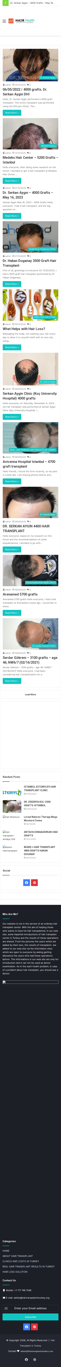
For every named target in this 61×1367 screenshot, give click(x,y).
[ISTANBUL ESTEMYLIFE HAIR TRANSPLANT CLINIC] (12, 791)
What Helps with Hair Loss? (24, 329)
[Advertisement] (47, 18)
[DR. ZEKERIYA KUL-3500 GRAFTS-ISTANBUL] (12, 806)
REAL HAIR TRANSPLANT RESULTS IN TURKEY (29, 1266)
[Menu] (4, 22)
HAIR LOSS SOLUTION (15, 1271)
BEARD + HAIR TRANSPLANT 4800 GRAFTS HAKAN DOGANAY (39, 851)
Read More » (12, 112)
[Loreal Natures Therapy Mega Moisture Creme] (12, 821)
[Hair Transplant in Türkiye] (22, 21)
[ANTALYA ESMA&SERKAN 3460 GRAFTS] (12, 836)
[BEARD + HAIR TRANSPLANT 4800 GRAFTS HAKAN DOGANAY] (12, 851)
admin (8, 85)
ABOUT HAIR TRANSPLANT (18, 1256)
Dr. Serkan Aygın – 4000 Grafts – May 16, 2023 (35, 3)
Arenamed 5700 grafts (20, 594)
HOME (6, 1250)
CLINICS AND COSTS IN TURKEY (21, 1261)
